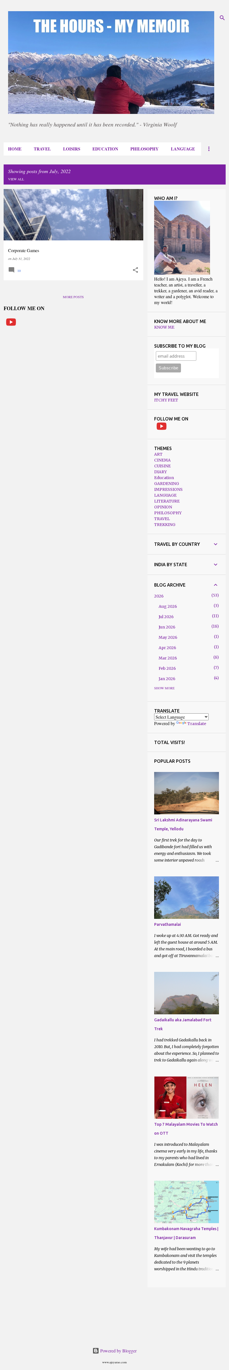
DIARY (160, 471)
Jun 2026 (167, 627)
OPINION (163, 507)
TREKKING (164, 524)
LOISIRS (71, 149)
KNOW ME (164, 327)
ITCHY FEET (166, 400)
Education (164, 477)
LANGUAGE (183, 149)
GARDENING (166, 483)
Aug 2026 (168, 606)
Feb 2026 (167, 668)
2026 (159, 596)
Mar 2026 (168, 658)
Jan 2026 (167, 678)
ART (158, 454)
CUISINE (162, 465)
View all (16, 179)
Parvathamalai (167, 924)
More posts (73, 297)
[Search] (222, 18)
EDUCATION (105, 149)
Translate (196, 723)
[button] (135, 270)
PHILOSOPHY (144, 149)
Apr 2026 (167, 647)
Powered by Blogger (118, 1351)
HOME (15, 149)
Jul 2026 (166, 616)
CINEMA (162, 460)
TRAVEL (42, 149)
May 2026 (168, 637)
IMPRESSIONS (168, 489)
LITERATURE (167, 501)
